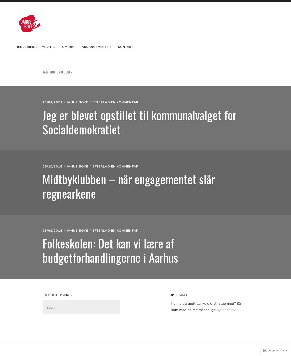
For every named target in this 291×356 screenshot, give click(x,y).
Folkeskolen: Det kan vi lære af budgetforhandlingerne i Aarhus (110, 250)
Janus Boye (77, 102)
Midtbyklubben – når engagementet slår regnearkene (129, 186)
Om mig (68, 47)
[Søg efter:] (81, 307)
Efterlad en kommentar (115, 102)
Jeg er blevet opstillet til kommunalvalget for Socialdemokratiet (140, 122)
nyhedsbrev (226, 309)
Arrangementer (96, 47)
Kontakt (125, 47)
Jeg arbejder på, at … (36, 47)
